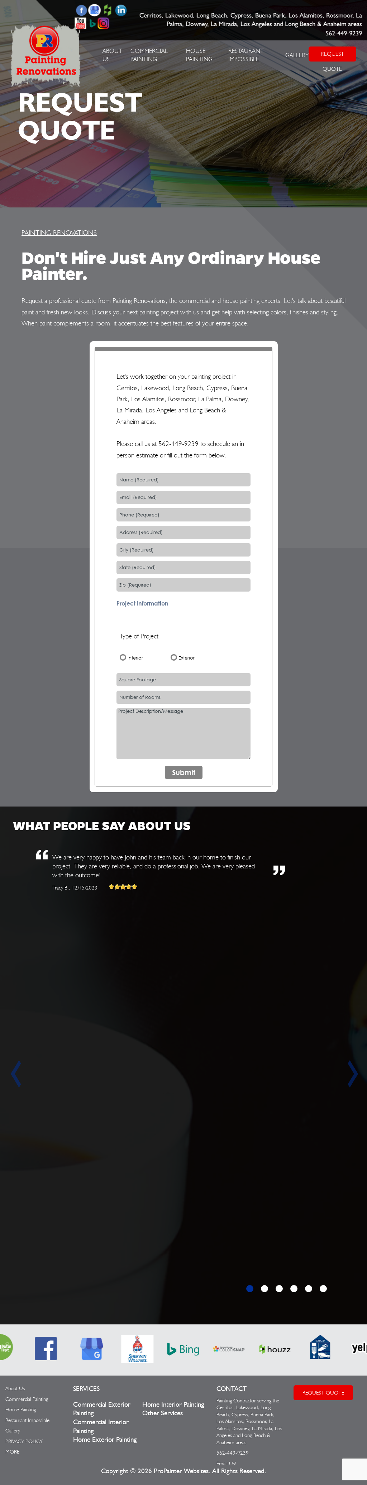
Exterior (186, 658)
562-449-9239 (344, 33)
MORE (12, 1452)
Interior (135, 658)
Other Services (162, 1413)
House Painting (20, 1409)
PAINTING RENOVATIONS (59, 232)
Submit (183, 772)
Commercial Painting (26, 1399)
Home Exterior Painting (105, 1439)
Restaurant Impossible (27, 1420)
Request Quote (323, 1393)
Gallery (297, 55)
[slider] (123, 886)
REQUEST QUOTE (332, 56)
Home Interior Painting (173, 1404)
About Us (15, 1388)
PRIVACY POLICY (24, 1441)
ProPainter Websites (181, 1471)
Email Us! (226, 1463)
